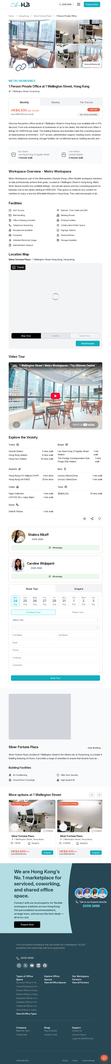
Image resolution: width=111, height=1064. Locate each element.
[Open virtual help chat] (104, 1058)
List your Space (79, 1034)
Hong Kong (24, 16)
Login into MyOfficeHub (82, 1038)
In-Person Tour (33, 612)
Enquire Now (92, 4)
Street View (84, 336)
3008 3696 (37, 539)
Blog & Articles (50, 1031)
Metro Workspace (22, 80)
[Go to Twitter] (25, 965)
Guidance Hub (50, 1034)
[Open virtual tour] (84, 519)
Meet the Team (23, 1031)
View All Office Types (26, 1014)
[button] (55, 44)
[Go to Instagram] (19, 965)
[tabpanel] (55, 112)
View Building (94, 748)
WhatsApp (57, 548)
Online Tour (77, 612)
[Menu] (79, 4)
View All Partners (80, 982)
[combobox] (55, 620)
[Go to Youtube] (32, 965)
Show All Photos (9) (92, 64)
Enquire (47, 852)
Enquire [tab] (79, 588)
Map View (26, 336)
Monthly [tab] (24, 102)
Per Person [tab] (86, 102)
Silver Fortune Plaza (42, 16)
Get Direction (87, 343)
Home (11, 16)
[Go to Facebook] (45, 965)
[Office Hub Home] (20, 4)
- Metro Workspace (56, 171)
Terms (75, 1061)
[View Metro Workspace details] (21, 67)
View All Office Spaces (55, 982)
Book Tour (55, 678)
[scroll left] (92, 795)
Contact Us (77, 1031)
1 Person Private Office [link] (66, 16)
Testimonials (21, 1034)
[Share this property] (92, 519)
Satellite (55, 336)
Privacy (65, 1061)
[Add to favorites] (99, 519)
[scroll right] (99, 795)
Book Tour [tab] (32, 588)
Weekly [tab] (55, 102)
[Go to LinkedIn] (38, 965)
